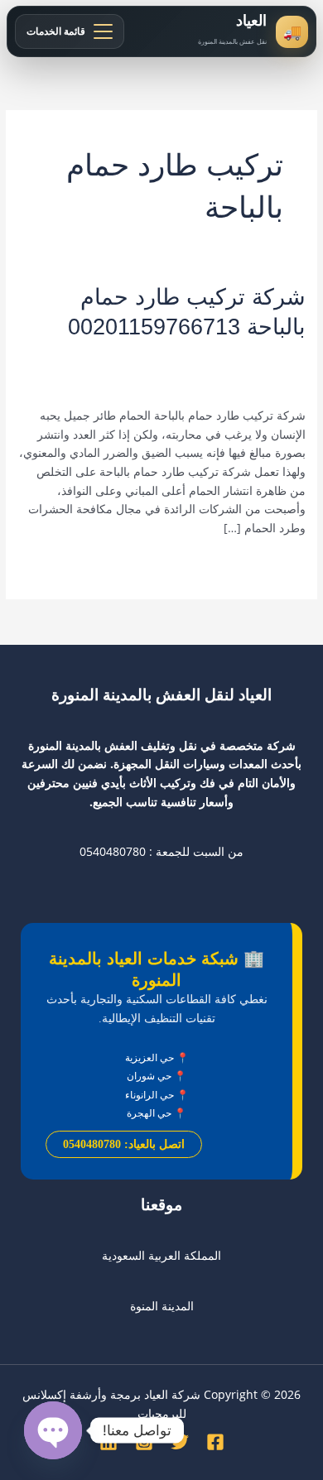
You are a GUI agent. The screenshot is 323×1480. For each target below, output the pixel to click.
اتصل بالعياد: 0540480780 (124, 1144)
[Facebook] (215, 1442)
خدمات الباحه (91, 354)
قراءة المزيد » (271, 564)
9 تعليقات (282, 354)
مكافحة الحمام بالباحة (128, 370)
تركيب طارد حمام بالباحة (188, 354)
